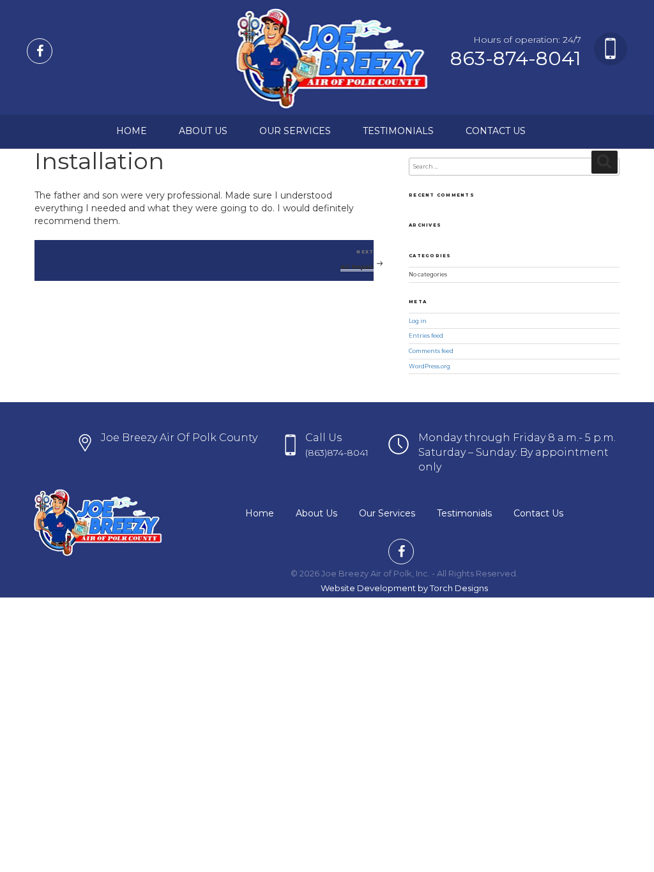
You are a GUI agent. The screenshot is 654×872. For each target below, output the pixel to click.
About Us (203, 131)
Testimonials (398, 131)
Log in (418, 321)
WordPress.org (429, 366)
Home (131, 131)
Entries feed (426, 336)
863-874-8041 (515, 58)
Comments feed (431, 351)
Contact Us (496, 131)
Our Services (295, 131)
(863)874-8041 (337, 452)
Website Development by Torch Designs (404, 588)
